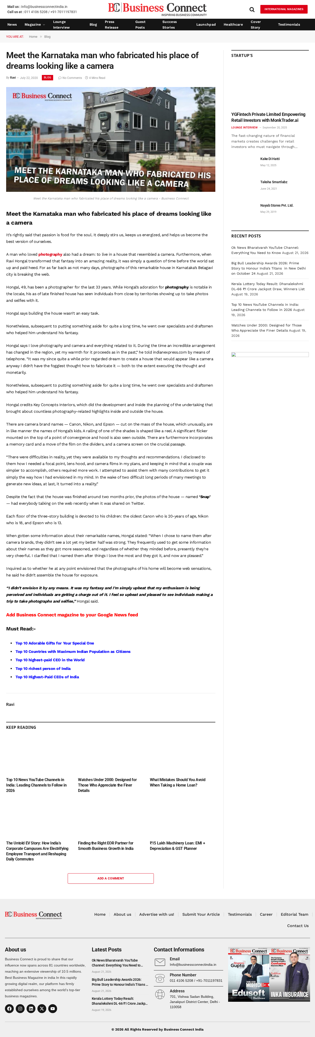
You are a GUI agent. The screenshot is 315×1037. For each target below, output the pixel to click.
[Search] (252, 9)
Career (266, 914)
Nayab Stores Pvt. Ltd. (276, 205)
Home (100, 914)
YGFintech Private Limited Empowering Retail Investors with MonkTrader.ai (268, 117)
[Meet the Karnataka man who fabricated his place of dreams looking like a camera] (110, 191)
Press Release (111, 24)
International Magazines (284, 9)
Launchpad (206, 24)
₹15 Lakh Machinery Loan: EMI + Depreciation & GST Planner (177, 846)
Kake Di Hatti (270, 159)
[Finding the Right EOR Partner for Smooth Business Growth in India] (110, 818)
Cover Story (256, 24)
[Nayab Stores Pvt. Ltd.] (243, 210)
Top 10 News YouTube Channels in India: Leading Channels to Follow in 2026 (36, 785)
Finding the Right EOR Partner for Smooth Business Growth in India (106, 846)
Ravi (13, 78)
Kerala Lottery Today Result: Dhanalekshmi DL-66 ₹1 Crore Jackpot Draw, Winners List (120, 1001)
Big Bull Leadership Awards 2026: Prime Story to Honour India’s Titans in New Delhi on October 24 (268, 268)
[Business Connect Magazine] (157, 9)
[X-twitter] (41, 1008)
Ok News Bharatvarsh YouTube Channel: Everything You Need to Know (116, 963)
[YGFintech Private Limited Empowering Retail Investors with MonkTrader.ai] (270, 86)
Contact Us (298, 925)
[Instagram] (20, 1008)
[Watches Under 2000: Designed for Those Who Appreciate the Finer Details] (110, 754)
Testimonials (289, 24)
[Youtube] (52, 1008)
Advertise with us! (156, 914)
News (12, 24)
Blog (93, 24)
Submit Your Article (201, 914)
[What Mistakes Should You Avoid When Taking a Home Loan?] (182, 754)
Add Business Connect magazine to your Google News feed (72, 615)
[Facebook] (9, 1008)
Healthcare (233, 24)
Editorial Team (294, 914)
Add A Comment (110, 878)
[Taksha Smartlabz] (243, 187)
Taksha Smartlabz (273, 182)
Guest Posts (140, 24)
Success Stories (169, 24)
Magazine (33, 24)
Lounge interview (61, 24)
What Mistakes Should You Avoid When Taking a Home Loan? (177, 782)
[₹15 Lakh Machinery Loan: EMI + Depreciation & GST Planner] (182, 818)
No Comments (72, 78)
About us (122, 914)
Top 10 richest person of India (43, 668)
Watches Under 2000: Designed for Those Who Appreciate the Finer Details (107, 785)
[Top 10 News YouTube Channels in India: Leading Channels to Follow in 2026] (39, 754)
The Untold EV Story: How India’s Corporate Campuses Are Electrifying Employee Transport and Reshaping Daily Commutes (37, 851)
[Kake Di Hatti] (243, 164)
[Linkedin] (31, 1008)
